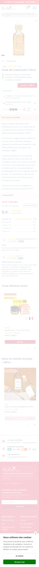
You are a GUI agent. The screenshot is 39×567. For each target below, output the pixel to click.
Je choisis (19, 556)
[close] (35, 533)
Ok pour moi (19, 562)
